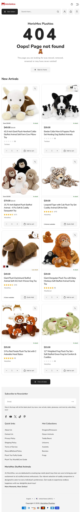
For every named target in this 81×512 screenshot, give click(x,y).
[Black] (7, 266)
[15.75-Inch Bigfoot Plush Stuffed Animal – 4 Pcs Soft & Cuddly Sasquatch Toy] (20, 195)
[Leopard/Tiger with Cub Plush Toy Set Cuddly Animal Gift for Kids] (60, 195)
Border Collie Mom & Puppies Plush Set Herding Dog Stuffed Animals (59, 133)
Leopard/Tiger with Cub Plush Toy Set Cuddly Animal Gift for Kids (60, 206)
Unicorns (45, 442)
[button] (35, 88)
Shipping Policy (10, 442)
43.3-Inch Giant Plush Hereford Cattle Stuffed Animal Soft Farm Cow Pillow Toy (20, 134)
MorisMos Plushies (47, 503)
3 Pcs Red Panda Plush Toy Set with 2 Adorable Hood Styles (20, 353)
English (28, 499)
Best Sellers (11, 12)
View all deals (42, 382)
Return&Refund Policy (13, 451)
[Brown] (4, 266)
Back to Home (42, 70)
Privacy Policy (10, 438)
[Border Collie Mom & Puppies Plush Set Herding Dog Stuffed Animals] (60, 121)
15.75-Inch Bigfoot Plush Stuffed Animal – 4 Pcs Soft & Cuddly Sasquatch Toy (18, 207)
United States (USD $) (46, 499)
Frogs (44, 455)
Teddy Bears (47, 438)
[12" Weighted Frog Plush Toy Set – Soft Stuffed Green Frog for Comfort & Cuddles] (60, 341)
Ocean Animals (48, 434)
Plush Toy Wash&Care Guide (16, 459)
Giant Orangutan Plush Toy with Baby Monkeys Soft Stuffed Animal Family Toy (60, 281)
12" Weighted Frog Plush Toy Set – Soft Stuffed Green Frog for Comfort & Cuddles (60, 354)
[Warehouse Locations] (76, 11)
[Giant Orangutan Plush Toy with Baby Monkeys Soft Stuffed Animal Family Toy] (60, 268)
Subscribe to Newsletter (16, 393)
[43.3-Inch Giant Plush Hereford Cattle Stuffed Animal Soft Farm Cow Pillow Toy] (20, 121)
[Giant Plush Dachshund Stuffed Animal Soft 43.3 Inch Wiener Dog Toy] (20, 268)
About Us (8, 430)
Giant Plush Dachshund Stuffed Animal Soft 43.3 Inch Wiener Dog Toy (20, 279)
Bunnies (45, 451)
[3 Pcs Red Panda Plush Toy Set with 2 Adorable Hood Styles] (20, 341)
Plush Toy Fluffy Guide (13, 455)
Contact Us (9, 434)
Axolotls (45, 447)
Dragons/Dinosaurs (49, 430)
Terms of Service (11, 447)
